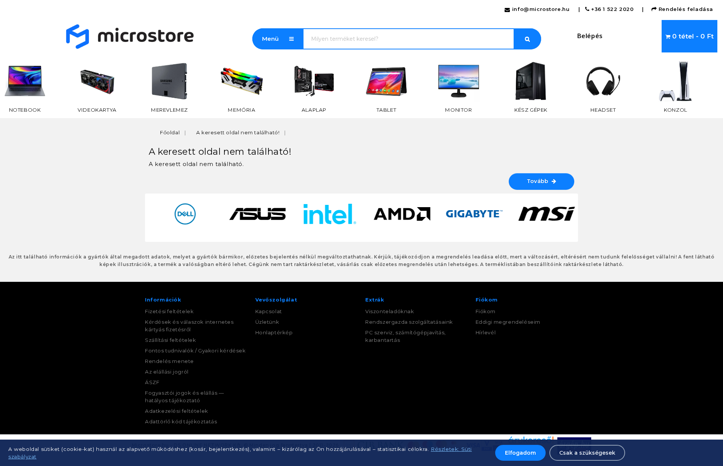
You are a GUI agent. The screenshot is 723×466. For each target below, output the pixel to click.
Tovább (539, 181)
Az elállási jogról (167, 372)
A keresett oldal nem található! (238, 132)
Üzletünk (267, 322)
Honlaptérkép (274, 332)
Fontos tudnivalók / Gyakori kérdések (195, 351)
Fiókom (486, 311)
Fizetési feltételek (169, 311)
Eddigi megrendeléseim (508, 322)
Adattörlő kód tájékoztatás (181, 421)
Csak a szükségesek (587, 452)
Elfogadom (520, 452)
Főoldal (170, 132)
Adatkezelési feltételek (176, 411)
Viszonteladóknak (389, 311)
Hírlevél (486, 332)
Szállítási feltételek (170, 340)
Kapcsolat (268, 311)
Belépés (590, 35)
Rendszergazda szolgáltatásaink (409, 322)
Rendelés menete (169, 361)
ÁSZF (152, 382)
